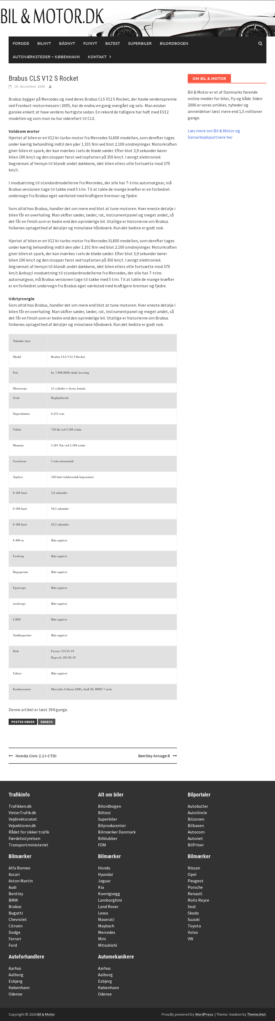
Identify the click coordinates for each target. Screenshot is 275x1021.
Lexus (103, 913)
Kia (101, 887)
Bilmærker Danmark (117, 832)
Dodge (14, 932)
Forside (21, 43)
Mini (102, 938)
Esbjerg (16, 981)
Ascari (14, 874)
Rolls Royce (198, 900)
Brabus (47, 722)
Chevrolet (18, 919)
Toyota (194, 925)
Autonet (195, 838)
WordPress (204, 1014)
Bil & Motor (46, 1014)
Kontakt (97, 56)
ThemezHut (256, 1014)
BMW (13, 900)
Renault (195, 893)
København (19, 987)
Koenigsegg (109, 893)
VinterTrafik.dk (22, 812)
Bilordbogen (174, 43)
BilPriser (196, 844)
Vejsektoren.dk (22, 825)
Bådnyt (67, 43)
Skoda (193, 913)
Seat (192, 906)
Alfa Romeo (19, 868)
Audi (12, 887)
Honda (104, 868)
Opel (192, 874)
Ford (13, 945)
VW (190, 938)
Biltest (112, 43)
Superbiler (140, 43)
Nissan (194, 868)
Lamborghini (110, 900)
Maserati (106, 919)
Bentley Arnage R (154, 755)
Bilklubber (107, 838)
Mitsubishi (107, 945)
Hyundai (105, 874)
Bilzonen (196, 819)
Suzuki (194, 919)
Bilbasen (196, 825)
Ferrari (15, 938)
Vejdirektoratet (23, 819)
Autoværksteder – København (46, 56)
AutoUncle (197, 812)
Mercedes (106, 932)
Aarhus (15, 968)
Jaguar (104, 880)
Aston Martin (21, 880)
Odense (15, 994)
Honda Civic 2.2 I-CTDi (36, 755)
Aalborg (16, 974)
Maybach (106, 925)
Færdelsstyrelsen (24, 838)
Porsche (195, 887)
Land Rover (108, 906)
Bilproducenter (112, 825)
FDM (102, 844)
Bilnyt (44, 43)
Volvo (193, 932)
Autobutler (198, 806)
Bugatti (16, 913)
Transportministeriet (28, 844)
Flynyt (90, 43)
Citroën (16, 925)
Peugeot (196, 880)
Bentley (16, 893)
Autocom (196, 832)
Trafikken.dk (20, 806)
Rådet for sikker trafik (29, 832)
